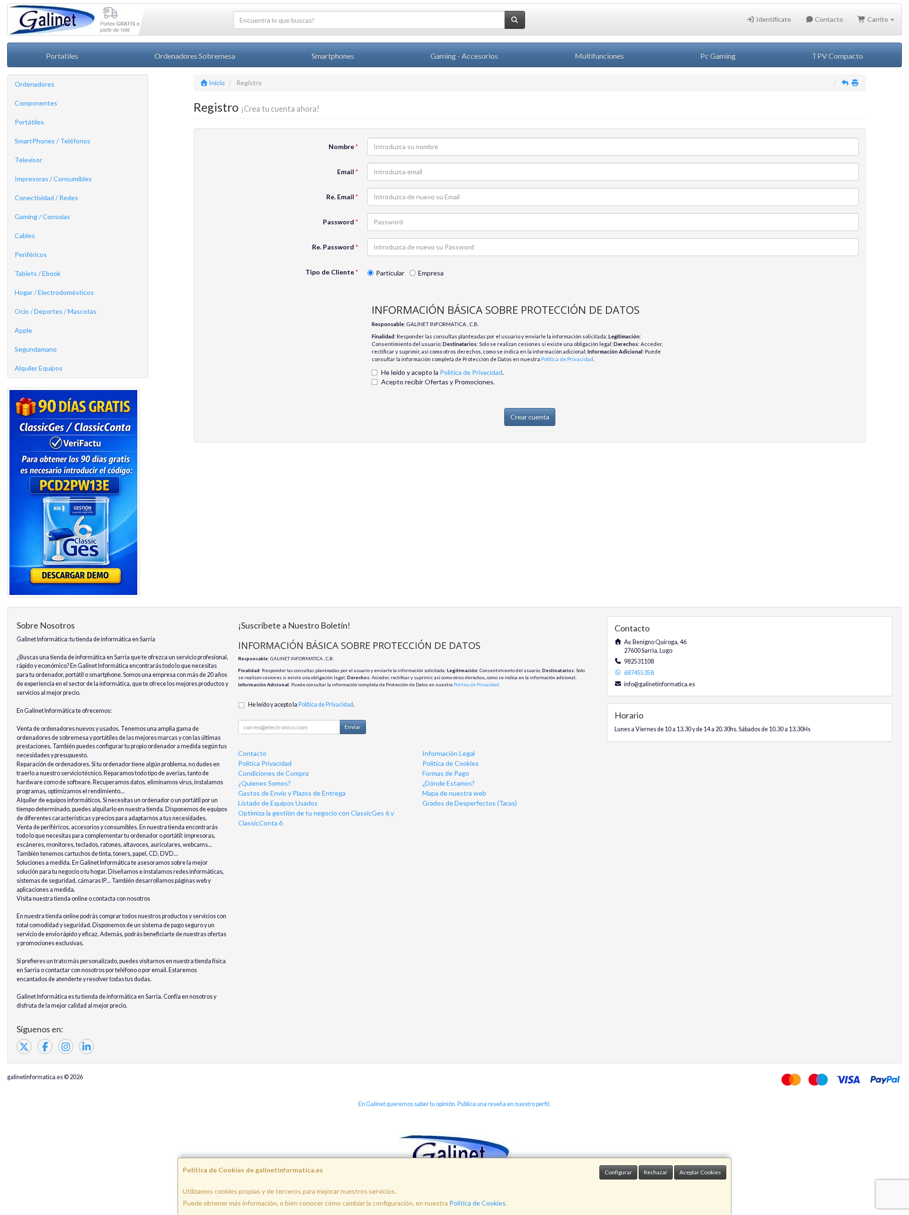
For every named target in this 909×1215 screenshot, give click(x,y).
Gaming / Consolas (42, 217)
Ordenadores (34, 84)
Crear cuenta (529, 417)
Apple (23, 330)
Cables (25, 235)
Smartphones (333, 55)
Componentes (36, 103)
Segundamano (36, 349)
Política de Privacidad (567, 359)
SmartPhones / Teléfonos (52, 141)
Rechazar (656, 1172)
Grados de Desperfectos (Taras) (469, 803)
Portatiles (62, 55)
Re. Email (342, 197)
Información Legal (448, 753)
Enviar (353, 726)
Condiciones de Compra (273, 773)
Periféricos (31, 254)
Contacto (828, 19)
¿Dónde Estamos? (448, 783)
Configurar (618, 1172)
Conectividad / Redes (46, 198)
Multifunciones (599, 55)
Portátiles (29, 122)
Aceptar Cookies (700, 1172)
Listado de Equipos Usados (278, 803)
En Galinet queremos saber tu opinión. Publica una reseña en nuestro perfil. (454, 1104)
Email (347, 172)
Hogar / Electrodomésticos (54, 292)
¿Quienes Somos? (264, 783)
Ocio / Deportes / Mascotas (56, 311)
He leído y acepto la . (442, 372)
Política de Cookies (477, 1203)
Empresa (431, 273)
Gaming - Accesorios (464, 55)
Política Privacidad (265, 763)
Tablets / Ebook (38, 273)
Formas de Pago (445, 773)
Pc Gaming (718, 55)
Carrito (878, 19)
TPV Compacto (837, 55)
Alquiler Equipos (38, 368)
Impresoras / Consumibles (53, 179)
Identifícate (773, 19)
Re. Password (335, 247)
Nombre (343, 146)
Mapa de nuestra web (454, 793)
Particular (390, 273)
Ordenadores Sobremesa (194, 55)
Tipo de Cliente (331, 272)
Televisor (28, 160)
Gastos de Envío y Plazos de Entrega (292, 793)
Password (340, 222)
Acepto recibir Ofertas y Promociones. (438, 382)
